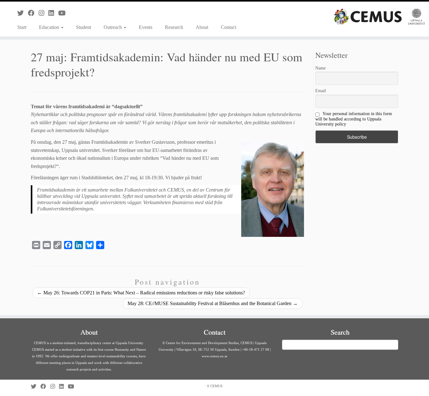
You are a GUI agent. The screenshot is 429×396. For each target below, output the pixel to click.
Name (320, 68)
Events (145, 27)
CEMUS (216, 386)
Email (320, 90)
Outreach (113, 27)
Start (21, 27)
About (202, 27)
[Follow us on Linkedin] (53, 13)
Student (83, 27)
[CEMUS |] (379, 17)
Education (49, 27)
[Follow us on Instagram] (43, 13)
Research (174, 27)
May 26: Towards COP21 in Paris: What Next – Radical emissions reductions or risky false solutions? (141, 292)
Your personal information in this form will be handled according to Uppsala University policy (353, 118)
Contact (228, 27)
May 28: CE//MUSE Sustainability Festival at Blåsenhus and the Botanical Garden (213, 303)
